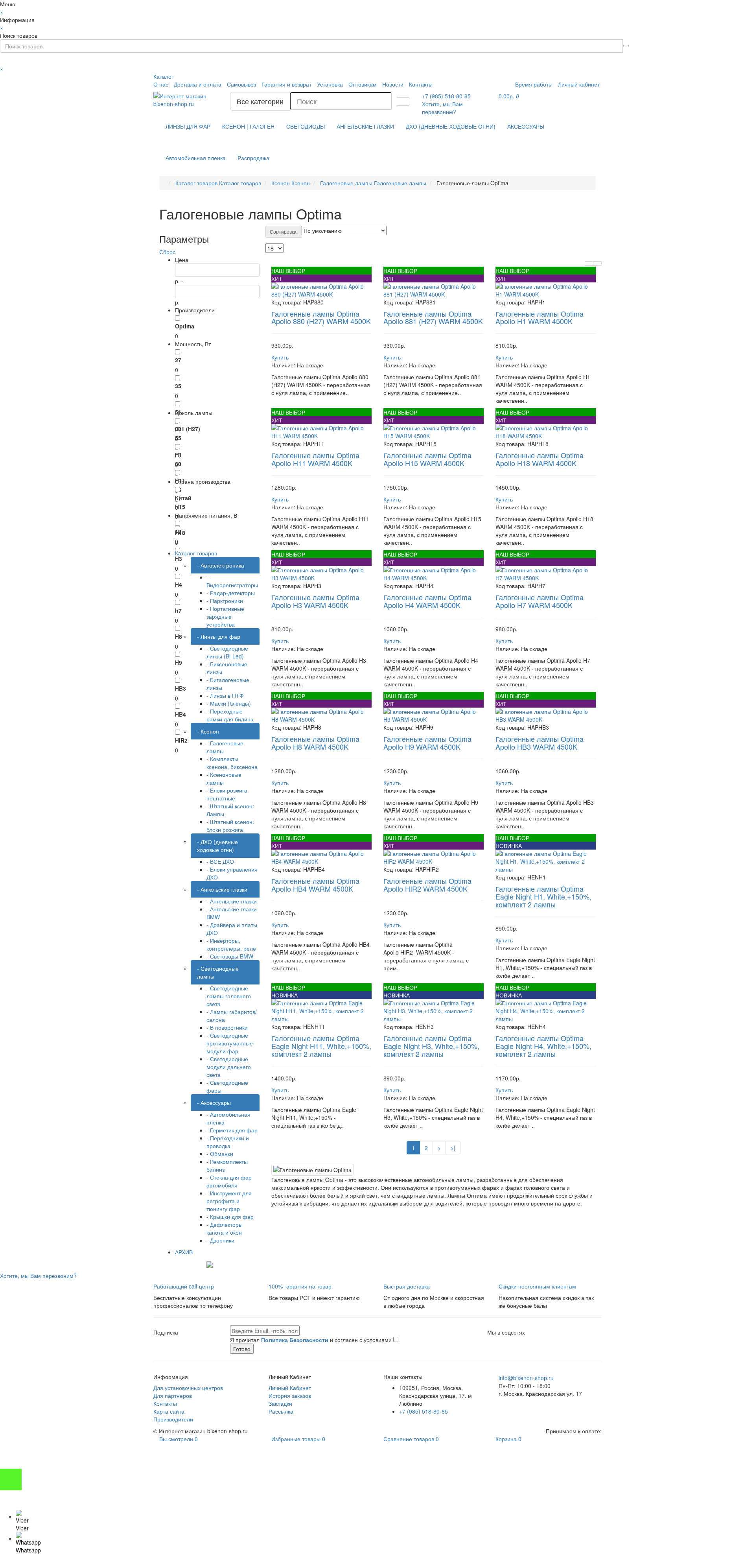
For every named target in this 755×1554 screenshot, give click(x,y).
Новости (392, 84)
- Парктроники (224, 601)
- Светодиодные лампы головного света (228, 996)
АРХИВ (184, 1252)
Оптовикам (362, 84)
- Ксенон (208, 731)
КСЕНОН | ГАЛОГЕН (248, 126)
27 (178, 360)
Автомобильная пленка (196, 158)
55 (178, 438)
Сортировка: (284, 231)
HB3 (180, 688)
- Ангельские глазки (222, 889)
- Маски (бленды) (228, 703)
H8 (178, 636)
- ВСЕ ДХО (220, 861)
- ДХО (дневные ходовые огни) (217, 846)
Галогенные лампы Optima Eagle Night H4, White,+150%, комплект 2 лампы (543, 1046)
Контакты (421, 84)
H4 (178, 584)
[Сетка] (597, 263)
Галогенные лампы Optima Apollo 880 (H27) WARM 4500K (321, 317)
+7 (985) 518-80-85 (423, 1411)
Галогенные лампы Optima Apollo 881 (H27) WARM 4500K (433, 317)
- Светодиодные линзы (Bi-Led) (227, 652)
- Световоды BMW (229, 956)
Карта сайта (168, 1411)
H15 (180, 507)
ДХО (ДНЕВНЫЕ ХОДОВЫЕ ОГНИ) (450, 126)
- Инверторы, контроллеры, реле (231, 944)
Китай (183, 497)
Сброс (167, 252)
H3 (178, 558)
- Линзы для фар (218, 636)
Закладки (280, 1403)
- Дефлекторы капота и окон (224, 1228)
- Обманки (219, 1154)
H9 (178, 662)
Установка (330, 84)
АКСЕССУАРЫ (525, 126)
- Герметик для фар (232, 1130)
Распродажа (253, 158)
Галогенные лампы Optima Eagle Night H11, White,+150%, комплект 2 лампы (321, 1046)
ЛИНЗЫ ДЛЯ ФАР (188, 126)
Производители (173, 1419)
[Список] (589, 263)
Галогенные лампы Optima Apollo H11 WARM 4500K (315, 459)
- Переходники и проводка (227, 1142)
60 (178, 464)
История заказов (290, 1395)
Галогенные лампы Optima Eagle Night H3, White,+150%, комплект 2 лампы (431, 1046)
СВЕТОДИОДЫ (305, 126)
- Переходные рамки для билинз (229, 715)
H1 (178, 455)
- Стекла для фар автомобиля (229, 1181)
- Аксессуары (214, 1102)
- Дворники (220, 1240)
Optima (184, 326)
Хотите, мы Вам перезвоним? (442, 108)
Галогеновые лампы (373, 183)
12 (178, 531)
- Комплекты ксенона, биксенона (232, 763)
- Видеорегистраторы (232, 581)
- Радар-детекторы (230, 593)
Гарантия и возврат (286, 84)
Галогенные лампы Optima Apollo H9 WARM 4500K (427, 743)
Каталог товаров (218, 183)
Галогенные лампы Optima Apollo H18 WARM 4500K (539, 459)
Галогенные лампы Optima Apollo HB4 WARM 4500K (315, 885)
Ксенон (290, 183)
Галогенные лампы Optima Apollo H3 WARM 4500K (315, 601)
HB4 (180, 714)
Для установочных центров (188, 1388)
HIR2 (181, 740)
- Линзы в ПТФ (225, 695)
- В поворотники (227, 1027)
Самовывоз (241, 84)
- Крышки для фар (230, 1216)
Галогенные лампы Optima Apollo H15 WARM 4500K (427, 459)
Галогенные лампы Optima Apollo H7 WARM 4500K (539, 601)
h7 (178, 610)
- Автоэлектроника (220, 565)
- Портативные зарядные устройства (225, 616)
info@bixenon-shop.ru (526, 1378)
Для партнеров (172, 1395)
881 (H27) (187, 429)
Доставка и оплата (197, 84)
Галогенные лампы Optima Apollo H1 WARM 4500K (539, 317)
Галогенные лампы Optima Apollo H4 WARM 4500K (427, 601)
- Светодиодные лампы (218, 972)
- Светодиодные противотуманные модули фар (229, 1043)
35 (178, 386)
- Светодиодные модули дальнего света (228, 1066)
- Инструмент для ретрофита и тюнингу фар (229, 1201)
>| (453, 1148)
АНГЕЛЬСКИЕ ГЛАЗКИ (365, 126)
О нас (160, 84)
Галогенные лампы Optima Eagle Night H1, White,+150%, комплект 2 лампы (543, 896)
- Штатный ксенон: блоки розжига (230, 825)
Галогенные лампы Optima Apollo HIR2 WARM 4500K (427, 885)
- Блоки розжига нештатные (226, 794)
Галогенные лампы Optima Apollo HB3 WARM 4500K (539, 743)
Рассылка (281, 1411)
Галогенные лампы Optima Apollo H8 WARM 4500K (315, 743)
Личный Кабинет (290, 1388)
